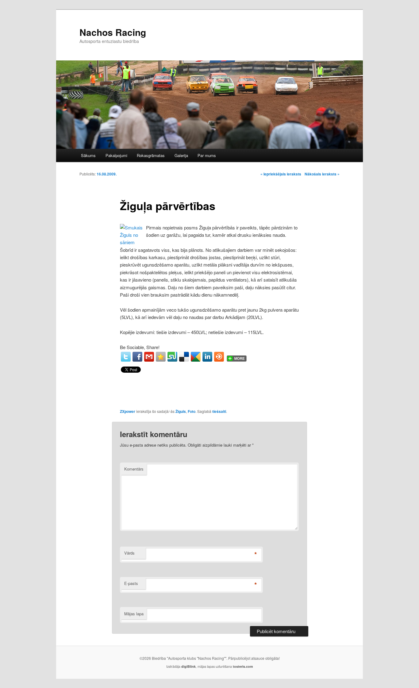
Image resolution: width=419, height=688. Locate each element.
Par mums (207, 155)
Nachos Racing (112, 32)
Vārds (129, 553)
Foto (191, 411)
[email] (149, 357)
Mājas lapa (134, 614)
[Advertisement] (250, 34)
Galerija (181, 155)
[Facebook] (137, 357)
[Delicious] (184, 357)
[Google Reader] (196, 357)
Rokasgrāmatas (151, 155)
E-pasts (131, 583)
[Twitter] (126, 357)
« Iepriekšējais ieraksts (280, 174)
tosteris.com (243, 666)
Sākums (88, 155)
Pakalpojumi (116, 155)
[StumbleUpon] (172, 357)
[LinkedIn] (207, 357)
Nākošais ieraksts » (322, 174)
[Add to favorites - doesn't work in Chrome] (161, 357)
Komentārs (134, 469)
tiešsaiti (219, 411)
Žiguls (180, 411)
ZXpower (127, 411)
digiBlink (188, 666)
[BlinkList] (219, 357)
